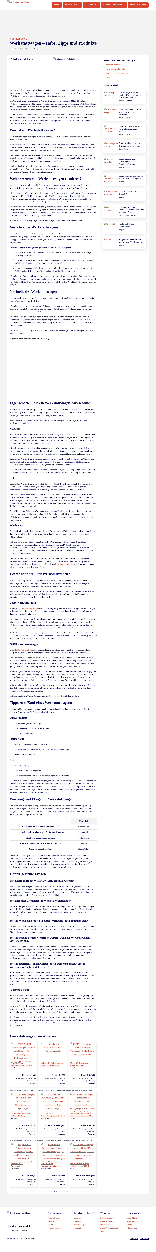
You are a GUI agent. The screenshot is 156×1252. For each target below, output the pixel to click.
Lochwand (52, 1225)
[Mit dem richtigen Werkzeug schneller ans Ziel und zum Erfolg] (111, 211)
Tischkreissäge (79, 1225)
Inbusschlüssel (131, 1218)
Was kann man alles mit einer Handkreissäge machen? (130, 129)
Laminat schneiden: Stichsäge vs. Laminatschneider (128, 161)
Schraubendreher (106, 1218)
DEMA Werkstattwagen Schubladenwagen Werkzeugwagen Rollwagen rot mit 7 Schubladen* (81, 1064)
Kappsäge (78, 1228)
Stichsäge (77, 1218)
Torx (102, 1231)
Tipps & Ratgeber (138, 5)
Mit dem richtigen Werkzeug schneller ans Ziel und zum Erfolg (131, 209)
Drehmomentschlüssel (134, 1221)
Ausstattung (71, 5)
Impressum (134, 1239)
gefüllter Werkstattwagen (24, 650)
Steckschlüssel (105, 1225)
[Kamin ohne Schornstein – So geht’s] (111, 194)
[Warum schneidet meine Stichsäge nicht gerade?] (111, 146)
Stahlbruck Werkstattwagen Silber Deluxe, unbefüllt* (52, 1064)
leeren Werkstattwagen (29, 608)
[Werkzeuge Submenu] (98, 5)
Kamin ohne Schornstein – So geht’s (131, 192)
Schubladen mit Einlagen (64, 564)
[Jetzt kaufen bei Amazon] (23, 1068)
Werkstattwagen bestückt (115, 69)
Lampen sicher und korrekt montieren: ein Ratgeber (131, 177)
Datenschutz (144, 1239)
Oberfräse (77, 1221)
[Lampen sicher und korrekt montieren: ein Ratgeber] (111, 179)
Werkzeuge (90, 5)
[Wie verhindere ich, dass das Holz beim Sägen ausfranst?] (111, 113)
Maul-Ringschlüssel (107, 1221)
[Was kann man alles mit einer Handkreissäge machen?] (111, 130)
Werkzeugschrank (54, 1228)
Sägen (121, 118)
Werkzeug (129, 100)
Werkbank (52, 1221)
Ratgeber (121, 100)
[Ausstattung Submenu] (79, 5)
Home (12, 49)
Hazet (108, 77)
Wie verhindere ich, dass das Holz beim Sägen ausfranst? (130, 112)
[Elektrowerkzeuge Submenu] (124, 5)
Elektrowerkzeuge (112, 5)
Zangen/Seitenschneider (109, 1228)
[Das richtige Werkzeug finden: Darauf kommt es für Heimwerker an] (111, 96)
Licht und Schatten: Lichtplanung (128, 225)
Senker (129, 1225)
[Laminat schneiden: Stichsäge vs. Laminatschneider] (111, 163)
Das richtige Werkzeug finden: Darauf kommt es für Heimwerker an (130, 95)
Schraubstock (131, 1228)
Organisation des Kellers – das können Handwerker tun (131, 240)
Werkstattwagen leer (113, 65)
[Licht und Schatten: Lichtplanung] (111, 227)
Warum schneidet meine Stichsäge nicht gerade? (130, 144)
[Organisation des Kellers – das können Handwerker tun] (111, 243)
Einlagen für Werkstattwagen (117, 73)
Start (56, 5)
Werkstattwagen (54, 1218)
